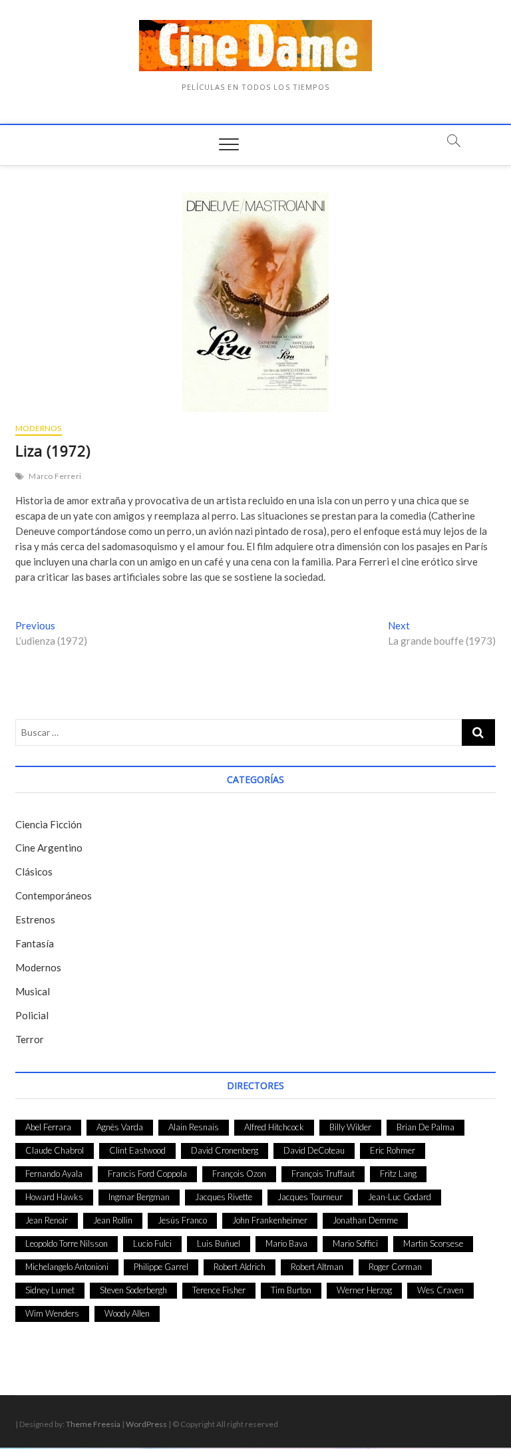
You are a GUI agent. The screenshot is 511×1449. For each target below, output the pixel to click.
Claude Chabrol (54, 1150)
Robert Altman (317, 1266)
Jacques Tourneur (310, 1197)
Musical (32, 991)
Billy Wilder (350, 1127)
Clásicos (34, 872)
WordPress (146, 1424)
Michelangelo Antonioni (66, 1266)
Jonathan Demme (365, 1220)
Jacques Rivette (223, 1197)
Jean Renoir (46, 1220)
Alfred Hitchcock (274, 1127)
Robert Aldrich (239, 1266)
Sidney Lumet (50, 1290)
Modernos (38, 428)
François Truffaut (323, 1173)
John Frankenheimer (269, 1220)
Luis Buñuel (218, 1243)
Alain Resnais (193, 1127)
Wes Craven (440, 1290)
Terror (29, 1039)
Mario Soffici (355, 1243)
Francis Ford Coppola (147, 1173)
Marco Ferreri (55, 476)
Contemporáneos (53, 895)
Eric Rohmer (392, 1150)
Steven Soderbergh (133, 1290)
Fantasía (34, 943)
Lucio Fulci (152, 1243)
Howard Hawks (54, 1197)
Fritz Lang (398, 1173)
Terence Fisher (219, 1290)
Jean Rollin (112, 1220)
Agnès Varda (119, 1127)
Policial (32, 1015)
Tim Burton (291, 1290)
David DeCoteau (314, 1150)
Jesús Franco (182, 1220)
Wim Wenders (52, 1313)
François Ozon (239, 1173)
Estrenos (35, 919)
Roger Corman (395, 1266)
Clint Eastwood (137, 1150)
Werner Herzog (364, 1290)
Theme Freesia (93, 1424)
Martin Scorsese (433, 1243)
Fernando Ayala (54, 1173)
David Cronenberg (224, 1150)
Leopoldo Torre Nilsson (66, 1243)
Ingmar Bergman (139, 1197)
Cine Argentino (49, 848)
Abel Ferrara (48, 1127)
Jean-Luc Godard (399, 1197)
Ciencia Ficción (48, 824)
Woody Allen (127, 1313)
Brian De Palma (425, 1127)
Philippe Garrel (161, 1266)
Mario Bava (286, 1243)
